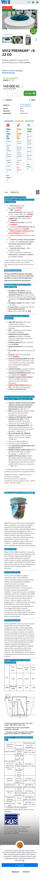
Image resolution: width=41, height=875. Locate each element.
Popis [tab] (6, 192)
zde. (23, 860)
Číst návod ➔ (8, 177)
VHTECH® (12, 80)
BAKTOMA (20, 373)
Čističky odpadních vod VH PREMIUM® (25, 105)
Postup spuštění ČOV (19, 133)
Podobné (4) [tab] (15, 192)
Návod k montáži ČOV (8, 133)
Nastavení (15, 871)
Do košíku (28, 93)
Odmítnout (26, 871)
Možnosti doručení (8, 73)
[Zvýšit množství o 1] (19, 93)
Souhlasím (20, 865)
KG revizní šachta (14, 433)
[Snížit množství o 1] (9, 93)
